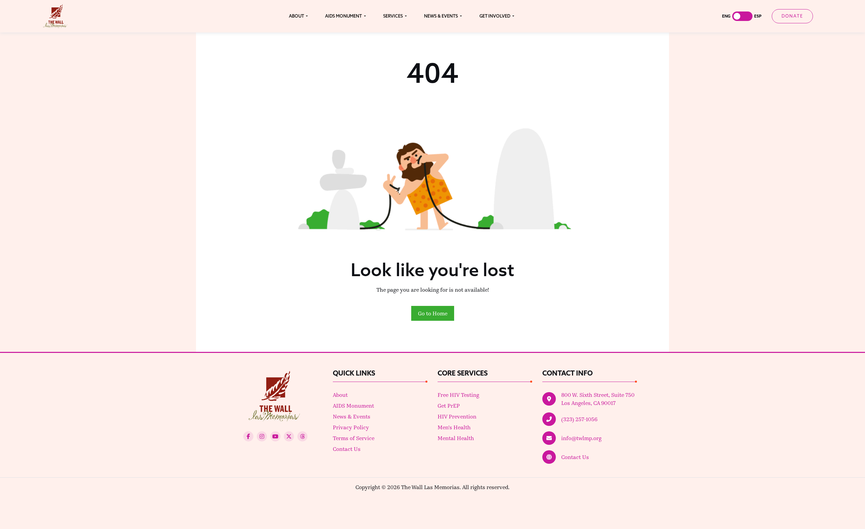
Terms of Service (353, 437)
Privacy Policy (351, 427)
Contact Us (347, 448)
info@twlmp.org (581, 437)
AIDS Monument (353, 405)
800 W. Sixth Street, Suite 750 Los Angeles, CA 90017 (598, 398)
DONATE (792, 16)
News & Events (351, 416)
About (340, 394)
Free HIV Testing (458, 394)
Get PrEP (449, 405)
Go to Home (432, 313)
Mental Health (456, 437)
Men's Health (454, 427)
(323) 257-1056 (579, 419)
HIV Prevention (457, 416)
